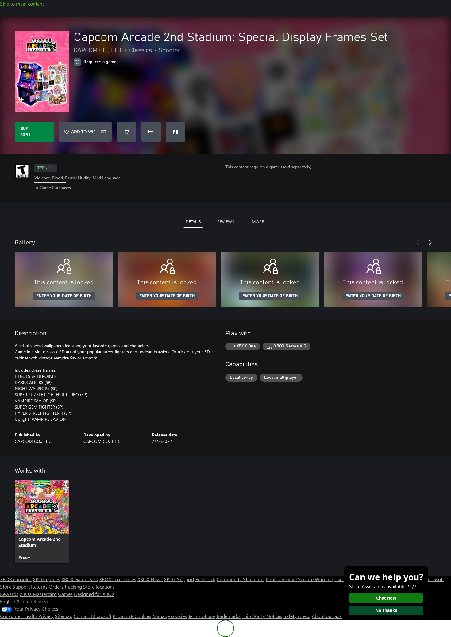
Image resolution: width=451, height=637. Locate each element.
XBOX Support (179, 579)
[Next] (430, 242)
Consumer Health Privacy (27, 616)
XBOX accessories (117, 579)
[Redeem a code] (175, 132)
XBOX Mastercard (38, 594)
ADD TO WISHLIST (88, 132)
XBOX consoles (16, 579)
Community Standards (240, 579)
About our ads (327, 616)
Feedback (205, 579)
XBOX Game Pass (79, 579)
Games (65, 594)
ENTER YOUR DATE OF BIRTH (64, 296)
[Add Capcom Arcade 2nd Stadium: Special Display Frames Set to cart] (126, 132)
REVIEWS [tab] (225, 221)
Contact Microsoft (92, 616)
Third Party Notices (262, 616)
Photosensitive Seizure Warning (299, 579)
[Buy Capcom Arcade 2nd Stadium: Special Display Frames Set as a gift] (151, 132)
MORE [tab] (258, 221)
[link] (42, 521)
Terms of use (201, 616)
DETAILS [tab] (193, 221)
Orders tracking (65, 586)
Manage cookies (169, 616)
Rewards (9, 594)
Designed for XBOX (94, 594)
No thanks (386, 610)
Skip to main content (22, 3)
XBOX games (46, 579)
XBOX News (150, 579)
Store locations (99, 586)
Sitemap (63, 616)
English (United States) (24, 601)
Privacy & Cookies (132, 616)
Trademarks (228, 616)
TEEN (42, 168)
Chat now (386, 598)
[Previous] (418, 242)
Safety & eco (296, 616)
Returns (39, 586)
